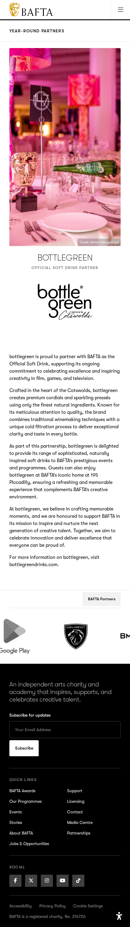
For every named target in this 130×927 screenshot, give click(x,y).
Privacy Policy (52, 905)
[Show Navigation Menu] (120, 9)
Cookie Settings (88, 905)
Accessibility (20, 905)
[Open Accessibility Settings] (119, 916)
